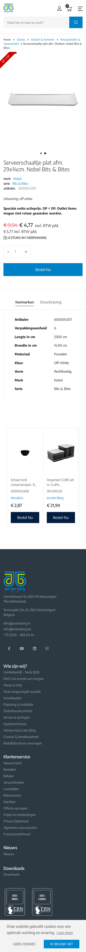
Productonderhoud (16, 834)
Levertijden (11, 789)
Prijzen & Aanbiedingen (19, 815)
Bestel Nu (43, 269)
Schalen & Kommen (43, 39)
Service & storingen (16, 717)
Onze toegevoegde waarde (22, 691)
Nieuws (8, 854)
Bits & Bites (20, 183)
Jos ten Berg (55, 498)
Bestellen (9, 769)
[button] (58, 8)
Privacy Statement (16, 821)
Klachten (9, 802)
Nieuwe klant (12, 763)
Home (7, 39)
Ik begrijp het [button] (61, 944)
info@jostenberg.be (17, 629)
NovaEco (17, 498)
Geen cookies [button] (24, 944)
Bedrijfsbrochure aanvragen (22, 743)
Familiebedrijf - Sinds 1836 (21, 672)
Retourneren (12, 795)
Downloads (11, 874)
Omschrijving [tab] (50, 302)
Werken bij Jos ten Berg (19, 730)
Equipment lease (14, 724)
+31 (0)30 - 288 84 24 (18, 635)
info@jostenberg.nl (16, 623)
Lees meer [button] (65, 932)
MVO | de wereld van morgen (23, 679)
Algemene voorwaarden (20, 828)
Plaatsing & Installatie (18, 704)
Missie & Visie (12, 685)
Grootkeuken (12, 698)
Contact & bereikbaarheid (21, 737)
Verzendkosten (13, 782)
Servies (21, 39)
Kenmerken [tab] (24, 302)
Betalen (8, 776)
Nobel (17, 179)
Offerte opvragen (15, 808)
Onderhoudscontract (17, 711)
